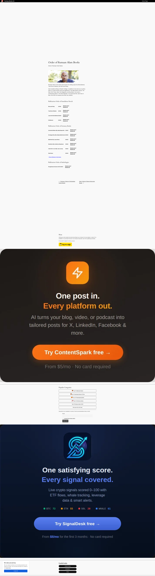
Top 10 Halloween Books (78, 390)
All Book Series (68, 566)
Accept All (16, 570)
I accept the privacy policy (69, 418)
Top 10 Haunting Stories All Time (78, 394)
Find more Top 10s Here (77, 407)
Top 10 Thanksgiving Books (78, 397)
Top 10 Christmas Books (78, 400)
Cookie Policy (8, 567)
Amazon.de (65, 107)
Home (67, 571)
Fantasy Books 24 (9, 1)
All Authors (67, 569)
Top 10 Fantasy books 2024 (77, 404)
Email (63, 413)
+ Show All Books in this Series (54, 157)
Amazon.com (66, 105)
